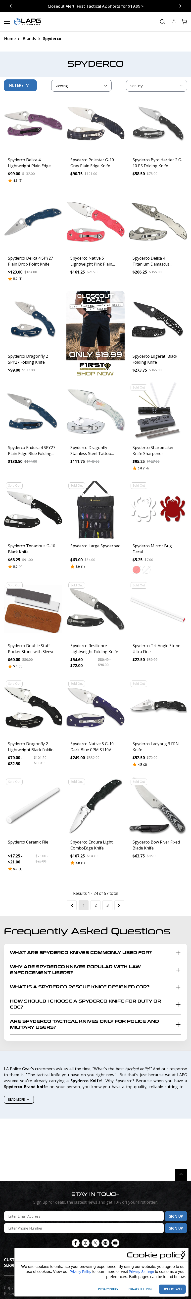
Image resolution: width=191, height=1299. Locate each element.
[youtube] (115, 1243)
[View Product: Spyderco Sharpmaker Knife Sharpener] (158, 411)
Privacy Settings (141, 1272)
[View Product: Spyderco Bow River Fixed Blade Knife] (158, 806)
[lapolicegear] (27, 21)
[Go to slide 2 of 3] (11, 5)
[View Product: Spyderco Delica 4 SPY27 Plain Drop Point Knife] (33, 222)
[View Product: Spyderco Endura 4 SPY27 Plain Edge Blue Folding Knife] (33, 411)
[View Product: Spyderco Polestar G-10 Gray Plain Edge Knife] (95, 123)
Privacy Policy (80, 1272)
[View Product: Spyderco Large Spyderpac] (95, 509)
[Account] (174, 21)
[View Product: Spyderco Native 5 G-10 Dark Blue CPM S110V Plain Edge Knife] (95, 707)
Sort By (136, 86)
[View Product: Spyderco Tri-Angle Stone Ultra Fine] (158, 609)
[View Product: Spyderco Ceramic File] (33, 806)
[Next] (119, 905)
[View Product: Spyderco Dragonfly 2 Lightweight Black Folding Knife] (33, 707)
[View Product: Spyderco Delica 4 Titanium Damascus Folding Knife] (158, 222)
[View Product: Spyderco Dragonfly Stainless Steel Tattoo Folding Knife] (95, 411)
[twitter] (95, 1243)
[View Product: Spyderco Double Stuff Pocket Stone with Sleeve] (33, 609)
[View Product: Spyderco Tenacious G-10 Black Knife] (33, 509)
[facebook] (76, 1243)
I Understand (172, 1289)
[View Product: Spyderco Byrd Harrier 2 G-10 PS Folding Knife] (158, 123)
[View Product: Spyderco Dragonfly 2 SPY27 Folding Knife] (33, 320)
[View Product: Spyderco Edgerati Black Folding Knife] (158, 320)
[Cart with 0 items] (184, 22)
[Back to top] (181, 1175)
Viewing (61, 85)
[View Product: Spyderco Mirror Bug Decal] (158, 509)
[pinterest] (105, 1243)
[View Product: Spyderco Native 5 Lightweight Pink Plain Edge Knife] (95, 222)
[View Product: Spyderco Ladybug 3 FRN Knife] (158, 707)
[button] (137, 570)
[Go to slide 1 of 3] (179, 5)
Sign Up (176, 1216)
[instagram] (86, 1243)
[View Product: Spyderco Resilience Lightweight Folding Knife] (95, 609)
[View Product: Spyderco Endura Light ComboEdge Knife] (95, 806)
